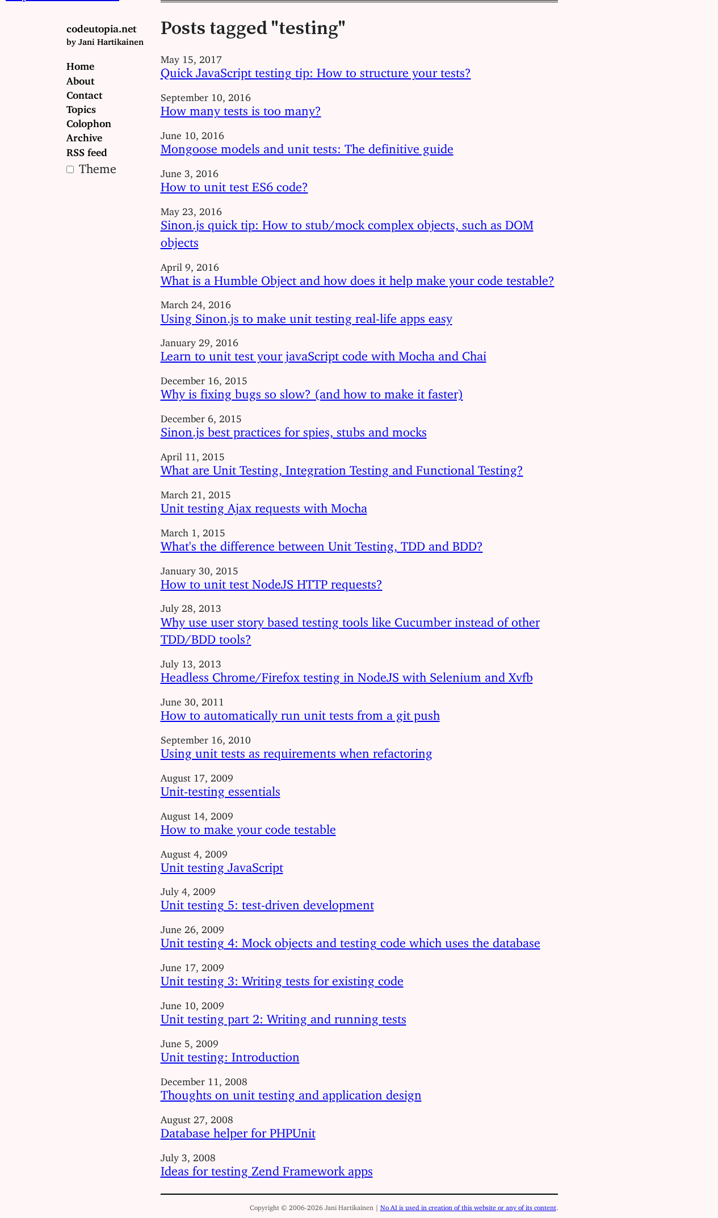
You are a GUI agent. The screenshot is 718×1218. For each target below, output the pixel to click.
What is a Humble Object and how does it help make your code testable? (358, 277)
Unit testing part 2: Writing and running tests (283, 1015)
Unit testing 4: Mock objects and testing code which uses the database (350, 939)
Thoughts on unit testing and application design (291, 1092)
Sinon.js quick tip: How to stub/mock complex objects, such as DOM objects (347, 230)
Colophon (88, 121)
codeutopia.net (105, 32)
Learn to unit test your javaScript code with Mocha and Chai (323, 353)
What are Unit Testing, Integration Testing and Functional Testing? (342, 467)
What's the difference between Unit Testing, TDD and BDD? (322, 543)
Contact (84, 92)
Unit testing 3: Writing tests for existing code (282, 977)
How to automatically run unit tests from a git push (300, 712)
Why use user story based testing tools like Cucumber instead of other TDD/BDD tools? (350, 627)
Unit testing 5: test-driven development (267, 901)
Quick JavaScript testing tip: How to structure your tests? (316, 69)
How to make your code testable (248, 826)
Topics (81, 107)
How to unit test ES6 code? (234, 183)
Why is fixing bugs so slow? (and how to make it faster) (312, 391)
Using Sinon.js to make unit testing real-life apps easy (306, 315)
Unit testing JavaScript (222, 864)
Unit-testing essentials (220, 788)
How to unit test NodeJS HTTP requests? (272, 581)
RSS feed (86, 150)
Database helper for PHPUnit (238, 1130)
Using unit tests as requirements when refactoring (297, 750)
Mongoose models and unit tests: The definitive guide (307, 145)
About (80, 78)
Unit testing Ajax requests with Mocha (264, 505)
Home (80, 64)
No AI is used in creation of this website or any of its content (468, 1205)
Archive (84, 135)
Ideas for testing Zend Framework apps (267, 1168)
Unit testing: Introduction (230, 1054)
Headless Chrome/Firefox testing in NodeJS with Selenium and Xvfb (347, 674)
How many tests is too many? (241, 107)
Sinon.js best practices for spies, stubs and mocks (294, 429)
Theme (95, 165)
